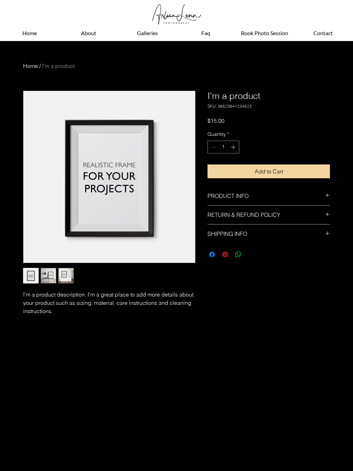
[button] (147, 33)
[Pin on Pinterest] (225, 254)
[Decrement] (213, 147)
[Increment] (234, 147)
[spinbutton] (223, 147)
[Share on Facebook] (212, 254)
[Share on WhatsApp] (238, 254)
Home (30, 65)
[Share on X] (251, 254)
